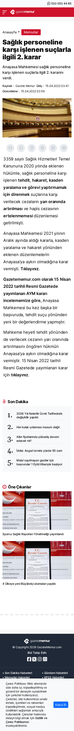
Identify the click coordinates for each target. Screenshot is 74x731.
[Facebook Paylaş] (10, 148)
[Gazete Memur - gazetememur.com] (22, 12)
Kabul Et (60, 704)
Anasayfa (9, 32)
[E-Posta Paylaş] (64, 148)
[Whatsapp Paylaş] (53, 148)
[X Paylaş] (21, 148)
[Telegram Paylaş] (42, 148)
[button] (4, 12)
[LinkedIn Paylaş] (32, 148)
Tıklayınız (30, 268)
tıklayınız (19, 374)
